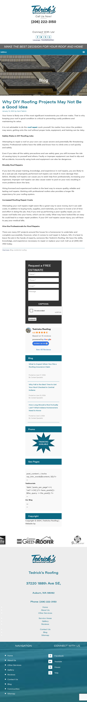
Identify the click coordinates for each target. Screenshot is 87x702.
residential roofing (20, 250)
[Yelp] (49, 37)
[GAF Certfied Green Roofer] (33, 544)
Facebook (59, 655)
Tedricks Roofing (41, 329)
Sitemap (45, 635)
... (27, 503)
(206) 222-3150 (43, 21)
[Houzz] (45, 37)
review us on (39, 343)
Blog (11, 250)
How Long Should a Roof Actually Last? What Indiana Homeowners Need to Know (43, 408)
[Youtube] (41, 37)
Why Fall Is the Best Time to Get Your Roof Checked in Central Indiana (43, 387)
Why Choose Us (31, 470)
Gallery (45, 621)
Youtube (58, 661)
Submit (32, 319)
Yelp (56, 672)
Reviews (45, 624)
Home (45, 607)
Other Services (45, 613)
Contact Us (45, 629)
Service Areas (45, 618)
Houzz (57, 667)
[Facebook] (37, 37)
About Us (45, 610)
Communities (13, 689)
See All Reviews (43, 349)
